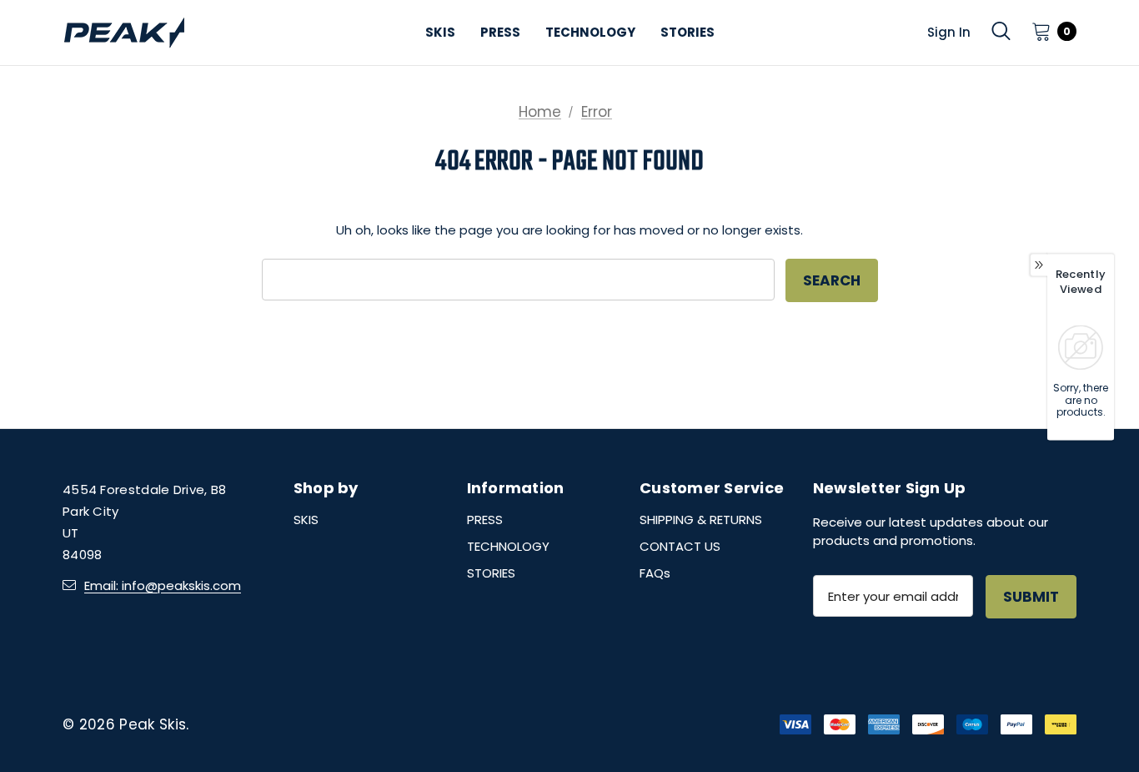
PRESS (485, 519)
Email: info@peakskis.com (162, 585)
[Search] (1001, 31)
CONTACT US (680, 546)
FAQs (655, 573)
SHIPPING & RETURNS (701, 519)
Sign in (949, 32)
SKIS (306, 519)
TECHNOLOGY (508, 546)
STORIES (491, 573)
